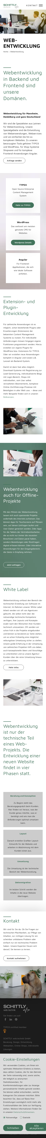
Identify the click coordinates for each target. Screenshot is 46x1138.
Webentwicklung (17, 51)
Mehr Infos (14, 667)
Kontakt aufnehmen (16, 958)
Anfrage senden (14, 160)
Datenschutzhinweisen (23, 1112)
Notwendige (11, 1117)
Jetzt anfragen (14, 565)
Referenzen (8, 397)
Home (6, 51)
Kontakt (32, 5)
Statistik (26, 1117)
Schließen (13, 1127)
